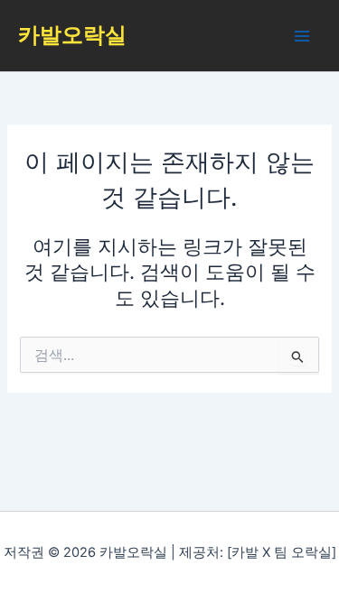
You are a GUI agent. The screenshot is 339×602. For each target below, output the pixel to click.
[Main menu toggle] (302, 36)
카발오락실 (72, 35)
